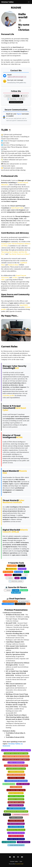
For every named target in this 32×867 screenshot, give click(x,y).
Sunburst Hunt (13, 265)
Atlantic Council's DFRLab (15, 530)
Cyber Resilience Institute (13, 501)
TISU (3, 280)
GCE (17, 368)
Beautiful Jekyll (19, 864)
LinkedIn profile (8, 395)
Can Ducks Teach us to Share (19, 254)
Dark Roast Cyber (17, 208)
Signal (19, 114)
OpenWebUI (24, 305)
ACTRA (14, 277)
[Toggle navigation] (29, 2)
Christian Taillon (7, 2)
